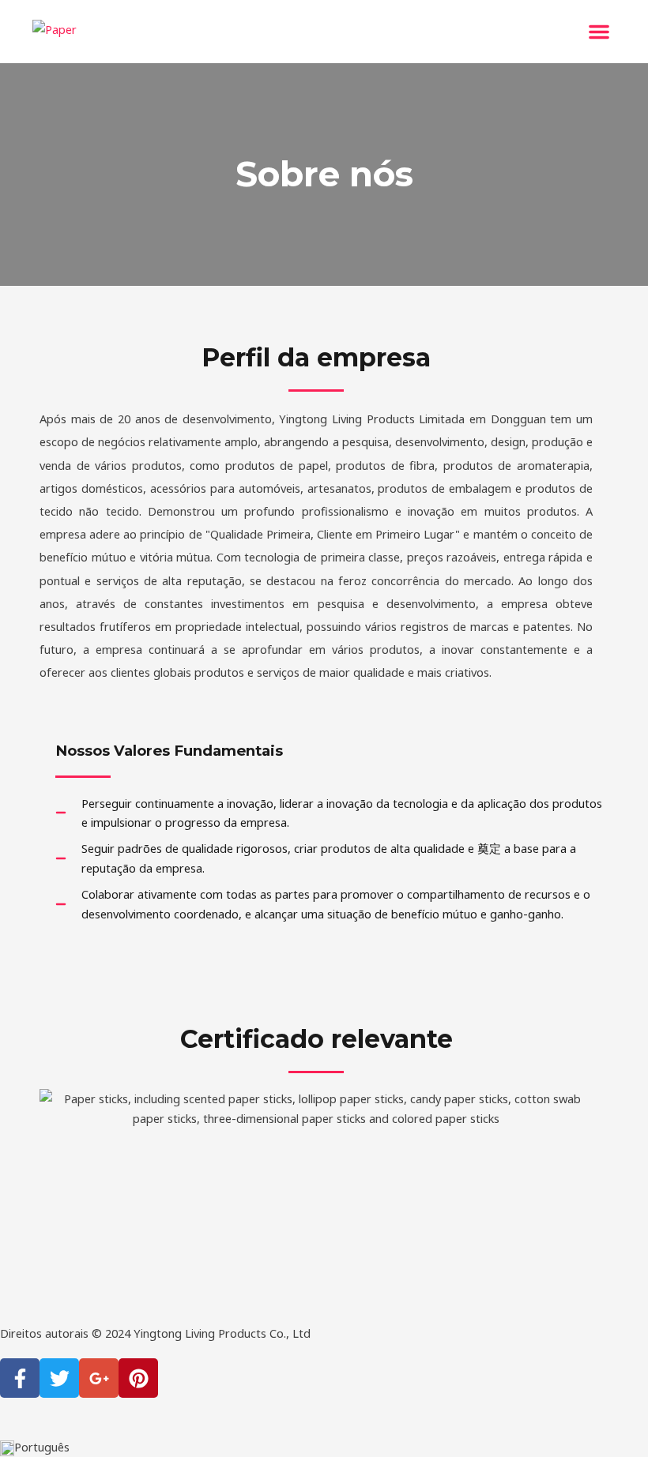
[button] (599, 31)
